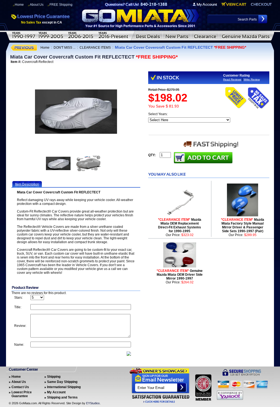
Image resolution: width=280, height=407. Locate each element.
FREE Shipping (60, 5)
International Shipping (64, 387)
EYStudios (93, 403)
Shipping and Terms (62, 397)
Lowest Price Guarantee (21, 394)
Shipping (53, 377)
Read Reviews (232, 79)
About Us (36, 5)
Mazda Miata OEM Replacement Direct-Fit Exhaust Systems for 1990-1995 (179, 225)
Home (19, 5)
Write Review (252, 79)
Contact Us (20, 387)
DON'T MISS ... (64, 48)
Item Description (27, 184)
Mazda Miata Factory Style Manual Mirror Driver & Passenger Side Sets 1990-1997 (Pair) (242, 225)
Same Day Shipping (62, 382)
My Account (56, 392)
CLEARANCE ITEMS (95, 48)
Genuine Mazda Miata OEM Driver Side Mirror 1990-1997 (180, 274)
